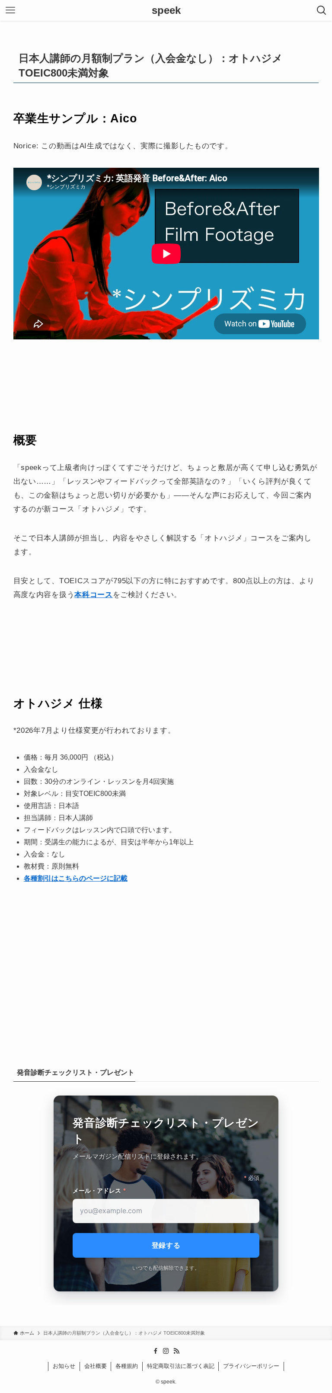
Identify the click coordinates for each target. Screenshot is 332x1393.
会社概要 (95, 1366)
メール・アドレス (99, 1190)
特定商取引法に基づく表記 (180, 1366)
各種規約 (126, 1366)
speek (166, 10)
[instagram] (166, 1351)
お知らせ (64, 1366)
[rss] (176, 1351)
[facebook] (156, 1351)
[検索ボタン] (321, 10)
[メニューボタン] (10, 10)
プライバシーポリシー (251, 1366)
